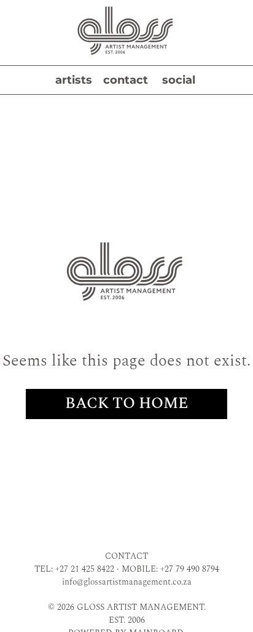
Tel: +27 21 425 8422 (74, 568)
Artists (73, 80)
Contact (125, 80)
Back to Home (126, 403)
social (178, 80)
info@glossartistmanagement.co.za (127, 581)
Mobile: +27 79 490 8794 (170, 568)
